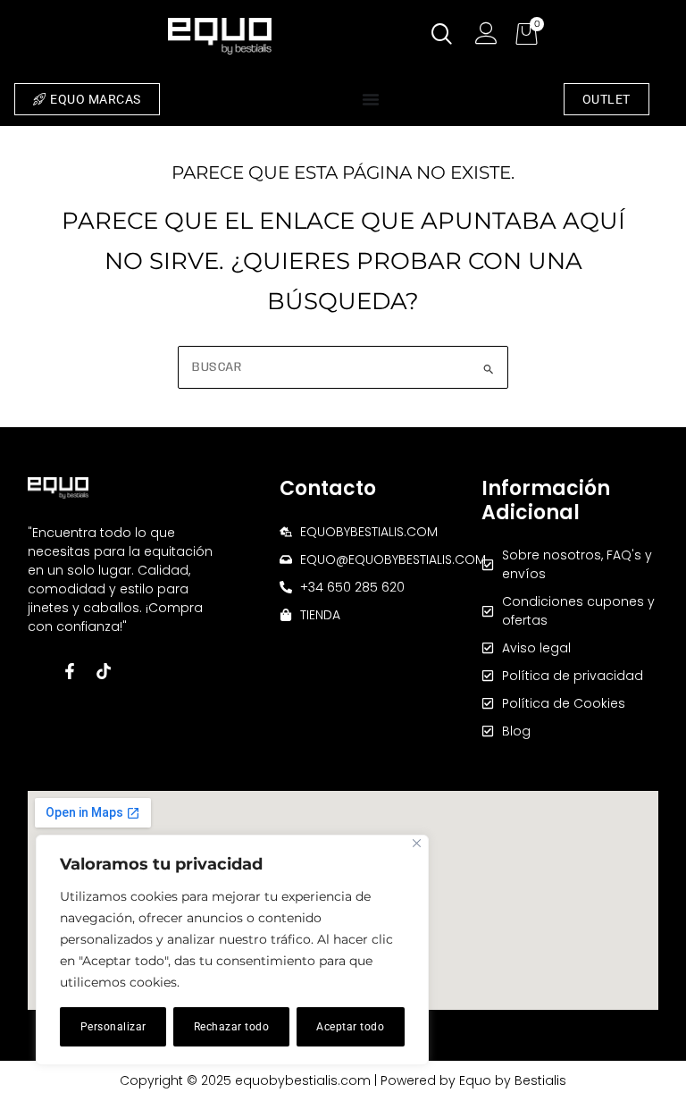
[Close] (417, 843)
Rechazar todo (232, 1027)
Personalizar (113, 1027)
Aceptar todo (350, 1027)
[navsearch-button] (442, 35)
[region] (232, 950)
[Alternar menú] (371, 99)
